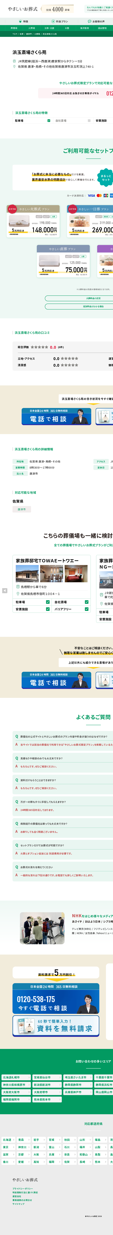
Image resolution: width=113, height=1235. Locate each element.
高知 (36, 1162)
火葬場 (31, 27)
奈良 (67, 1154)
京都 (21, 1154)
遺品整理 (102, 27)
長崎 (82, 1162)
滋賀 (6, 1154)
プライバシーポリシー (23, 1188)
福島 (97, 1140)
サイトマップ (18, 1203)
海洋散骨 (84, 27)
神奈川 (22, 1147)
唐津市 (22, 509)
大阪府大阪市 (11, 1092)
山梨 (97, 1147)
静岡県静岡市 (73, 1085)
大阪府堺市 (41, 1092)
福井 (82, 1147)
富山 (51, 1147)
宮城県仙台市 (42, 1077)
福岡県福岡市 (11, 1099)
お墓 (67, 27)
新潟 (36, 1147)
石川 (67, 1147)
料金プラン (62, 21)
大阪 (36, 1154)
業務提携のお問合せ (22, 1200)
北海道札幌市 (11, 1077)
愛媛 (21, 1162)
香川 (6, 1162)
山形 (82, 1140)
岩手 (36, 1140)
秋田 (67, 1140)
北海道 (7, 1140)
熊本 (97, 1162)
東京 (6, 1147)
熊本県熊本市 (42, 1099)
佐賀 (67, 1162)
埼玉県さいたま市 (75, 1077)
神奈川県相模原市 (14, 1085)
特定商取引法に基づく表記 (25, 1192)
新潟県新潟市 (42, 1085)
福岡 (51, 1162)
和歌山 (84, 1154)
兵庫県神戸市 (73, 1092)
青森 (21, 1140)
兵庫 (51, 1154)
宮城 (51, 1140)
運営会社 (17, 1196)
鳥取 (97, 1154)
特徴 (25, 21)
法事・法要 (49, 27)
